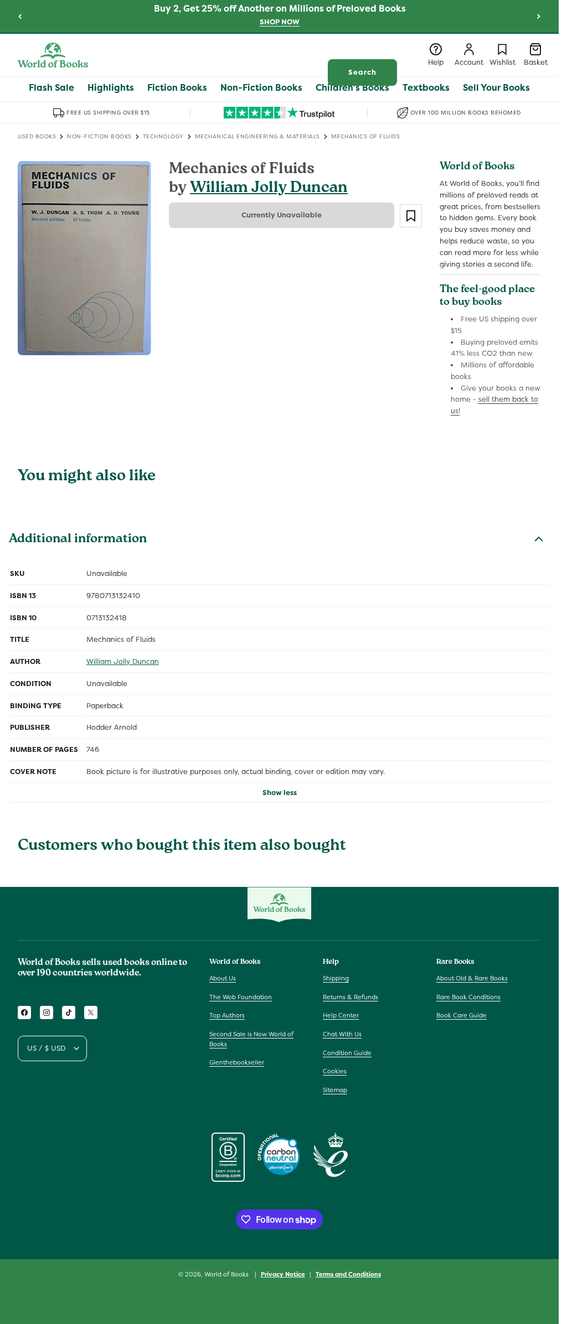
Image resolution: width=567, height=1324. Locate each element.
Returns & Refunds (350, 997)
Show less (279, 792)
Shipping (336, 978)
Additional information (78, 540)
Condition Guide (347, 1053)
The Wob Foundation (240, 997)
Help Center (341, 1015)
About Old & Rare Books (472, 978)
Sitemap (335, 1090)
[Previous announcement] (20, 16)
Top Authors (227, 1015)
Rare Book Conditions (468, 997)
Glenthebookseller (236, 1062)
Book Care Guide (461, 1015)
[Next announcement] (539, 16)
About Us (222, 978)
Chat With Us (342, 1034)
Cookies (335, 1071)
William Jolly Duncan (269, 189)
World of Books (227, 1274)
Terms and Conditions (348, 1274)
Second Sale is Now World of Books (251, 1039)
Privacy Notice (283, 1274)
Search (362, 72)
